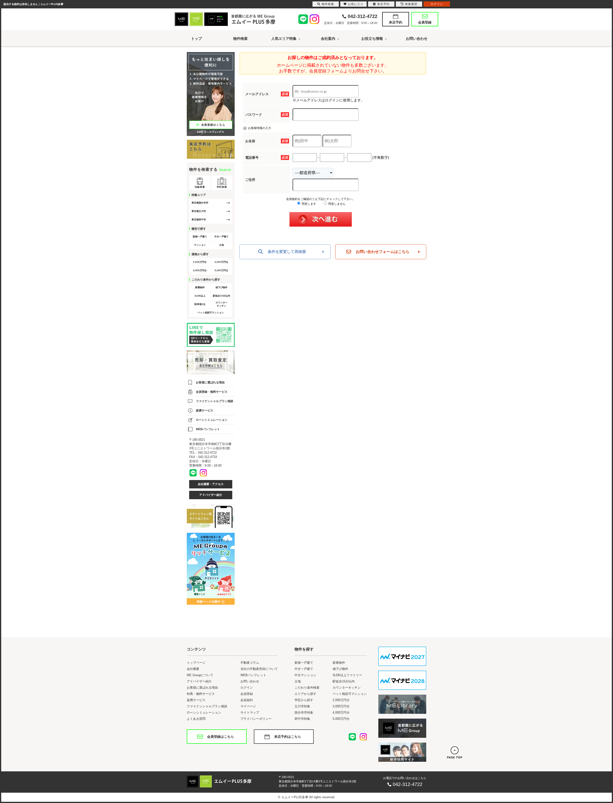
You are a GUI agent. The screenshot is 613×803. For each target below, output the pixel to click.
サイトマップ (249, 712)
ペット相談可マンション (211, 312)
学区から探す (304, 700)
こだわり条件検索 (307, 687)
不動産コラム (249, 662)
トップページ (196, 662)
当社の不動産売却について (259, 669)
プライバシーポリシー (256, 719)
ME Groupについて (200, 675)
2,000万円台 (200, 262)
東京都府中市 (199, 219)
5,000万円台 (221, 270)
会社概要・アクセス (211, 484)
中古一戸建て (221, 236)
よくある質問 (196, 719)
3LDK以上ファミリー (347, 675)
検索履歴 (411, 4)
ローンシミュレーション (211, 420)
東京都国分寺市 (200, 202)
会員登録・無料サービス (211, 391)
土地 (221, 245)
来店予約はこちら (287, 737)
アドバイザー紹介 (210, 495)
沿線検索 (200, 187)
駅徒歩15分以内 (221, 295)
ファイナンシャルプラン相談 (214, 401)
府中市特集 (302, 719)
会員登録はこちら (220, 737)
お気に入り (355, 4)
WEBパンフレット (208, 429)
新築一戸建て (200, 236)
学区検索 (222, 187)
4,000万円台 (200, 270)
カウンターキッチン (221, 304)
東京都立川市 (199, 211)
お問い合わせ (416, 38)
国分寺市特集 (304, 712)
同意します (308, 203)
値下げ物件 (221, 287)
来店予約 (395, 22)
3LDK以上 (199, 295)
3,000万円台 (221, 262)
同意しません (337, 203)
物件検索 (240, 38)
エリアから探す (305, 694)
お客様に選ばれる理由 (210, 382)
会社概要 (193, 669)
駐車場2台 (199, 304)
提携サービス (204, 410)
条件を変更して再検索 (287, 252)
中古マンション (305, 675)
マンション (200, 245)
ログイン (246, 687)
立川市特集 (302, 706)
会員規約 (246, 700)
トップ (196, 38)
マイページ (248, 706)
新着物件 (200, 287)
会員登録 (424, 22)
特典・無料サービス (201, 694)
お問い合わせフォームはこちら (382, 252)
